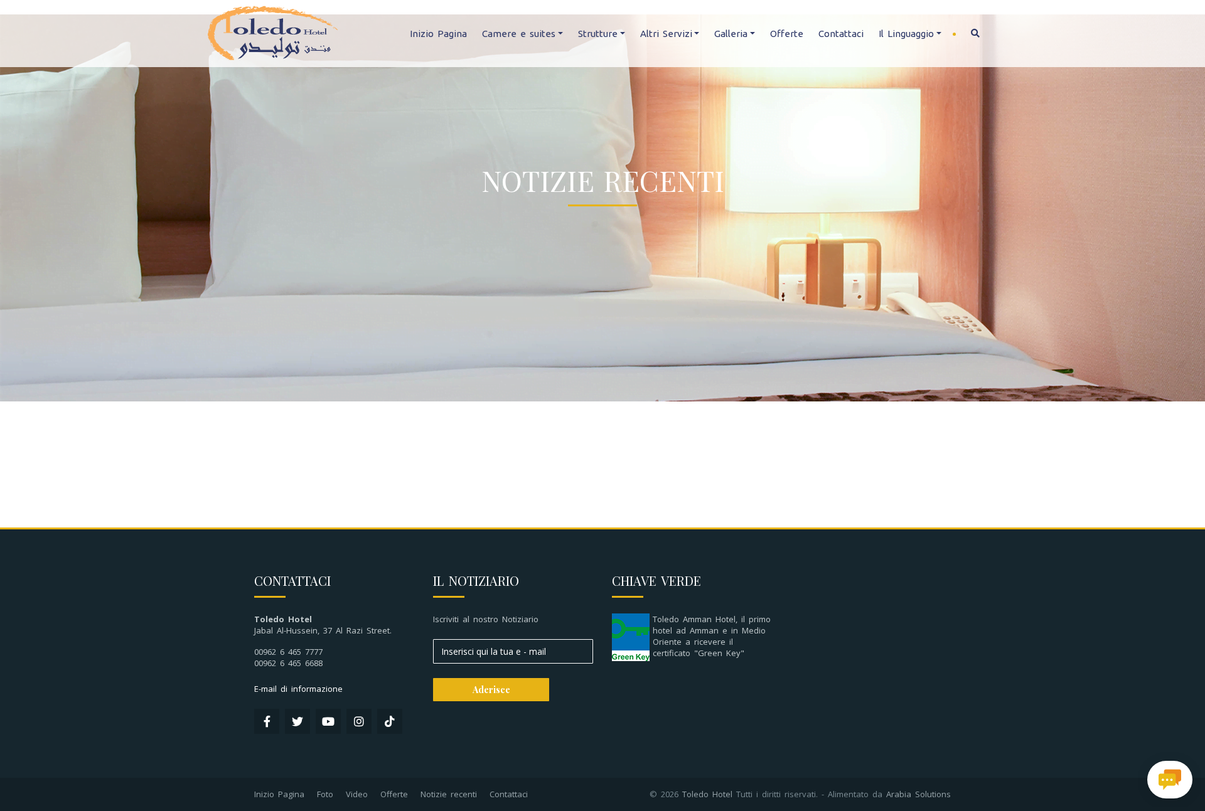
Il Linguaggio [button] (906, 33)
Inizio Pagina (438, 33)
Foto (325, 794)
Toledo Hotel (707, 794)
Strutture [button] (598, 33)
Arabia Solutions (918, 794)
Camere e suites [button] (518, 33)
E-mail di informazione (298, 688)
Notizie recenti (448, 794)
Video (357, 794)
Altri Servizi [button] (666, 33)
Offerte (786, 33)
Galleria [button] (730, 33)
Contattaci (841, 33)
